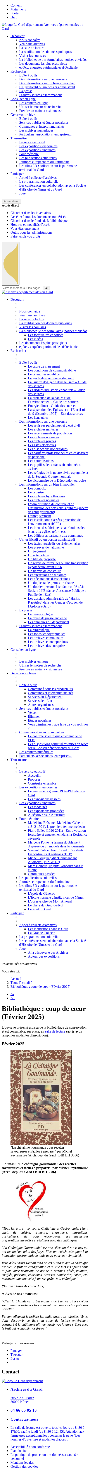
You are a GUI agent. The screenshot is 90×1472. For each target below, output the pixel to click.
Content (15, 5)
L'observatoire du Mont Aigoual (50, 901)
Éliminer (34, 716)
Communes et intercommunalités (41, 126)
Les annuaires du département (48, 622)
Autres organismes (41, 704)
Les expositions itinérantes (37, 150)
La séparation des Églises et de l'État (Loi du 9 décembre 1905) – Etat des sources (56, 411)
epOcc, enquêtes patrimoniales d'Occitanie (48, 67)
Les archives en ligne (33, 103)
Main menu (18, 9)
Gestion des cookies (24, 1466)
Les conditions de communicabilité (52, 370)
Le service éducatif (32, 142)
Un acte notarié (38, 555)
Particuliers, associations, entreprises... (45, 134)
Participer (17, 173)
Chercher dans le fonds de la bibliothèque (39, 220)
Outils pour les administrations (31, 232)
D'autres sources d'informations (40, 95)
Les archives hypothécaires (46, 496)
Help (13, 17)
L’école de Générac (41, 893)
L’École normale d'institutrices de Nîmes (56, 897)
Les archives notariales (43, 437)
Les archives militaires (43, 429)
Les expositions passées (44, 799)
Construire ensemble (42, 783)
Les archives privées (42, 441)
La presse (25, 91)
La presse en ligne (40, 614)
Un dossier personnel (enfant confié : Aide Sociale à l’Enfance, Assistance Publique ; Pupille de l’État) (57, 590)
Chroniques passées (41, 874)
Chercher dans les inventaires (30, 213)
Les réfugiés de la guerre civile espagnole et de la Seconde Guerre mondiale (58, 474)
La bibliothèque (39, 630)
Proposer (34, 779)
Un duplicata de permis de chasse (51, 583)
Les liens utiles (38, 417)
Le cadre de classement (44, 366)
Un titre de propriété (42, 559)
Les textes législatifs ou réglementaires (54, 543)
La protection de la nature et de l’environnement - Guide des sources (53, 400)
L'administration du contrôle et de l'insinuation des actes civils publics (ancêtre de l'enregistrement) (58, 508)
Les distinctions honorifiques (48, 449)
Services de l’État (40, 701)
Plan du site (18, 1451)
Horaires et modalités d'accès (30, 224)
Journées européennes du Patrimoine (44, 162)
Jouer (23, 193)
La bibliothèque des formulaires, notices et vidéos (53, 59)
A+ (12, 998)
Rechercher (18, 71)
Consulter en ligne (23, 99)
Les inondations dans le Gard (48, 929)
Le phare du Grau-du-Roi (45, 905)
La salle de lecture (31, 48)
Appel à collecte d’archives (38, 177)
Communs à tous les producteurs (50, 689)
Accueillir (35, 775)
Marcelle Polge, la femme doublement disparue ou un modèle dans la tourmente (56, 844)
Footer (14, 13)
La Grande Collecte (41, 933)
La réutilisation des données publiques (45, 52)
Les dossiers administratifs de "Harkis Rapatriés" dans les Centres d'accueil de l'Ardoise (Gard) (55, 602)
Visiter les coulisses (32, 55)
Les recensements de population (50, 433)
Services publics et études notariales (43, 122)
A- (12, 994)
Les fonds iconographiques (46, 634)
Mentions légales (22, 1462)
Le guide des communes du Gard (51, 378)
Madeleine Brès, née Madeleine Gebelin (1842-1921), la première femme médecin (56, 824)
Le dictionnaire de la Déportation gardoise (57, 480)
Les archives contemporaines (48, 642)
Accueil (15, 979)
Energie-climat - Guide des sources (52, 406)
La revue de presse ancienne (47, 618)
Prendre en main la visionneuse (40, 111)
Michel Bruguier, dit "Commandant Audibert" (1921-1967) (52, 860)
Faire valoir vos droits (25, 236)
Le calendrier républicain (45, 374)
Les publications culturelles (38, 158)
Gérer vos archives (23, 114)
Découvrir (17, 36)
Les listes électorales (42, 445)
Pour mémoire (29, 154)
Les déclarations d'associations (49, 579)
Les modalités (37, 807)
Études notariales (39, 720)
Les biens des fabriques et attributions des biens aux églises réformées (56, 529)
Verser (32, 712)
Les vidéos (35, 339)
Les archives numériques (36, 130)
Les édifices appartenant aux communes (55, 535)
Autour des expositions (44, 956)
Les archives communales (45, 638)
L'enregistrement (39, 516)
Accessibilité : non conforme (30, 1447)
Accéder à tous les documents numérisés (38, 217)
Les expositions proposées (46, 811)
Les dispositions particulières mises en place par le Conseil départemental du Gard (58, 746)
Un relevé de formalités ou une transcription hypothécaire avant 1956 (58, 565)
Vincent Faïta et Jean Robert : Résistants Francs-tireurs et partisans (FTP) (55, 852)
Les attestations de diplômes (47, 575)
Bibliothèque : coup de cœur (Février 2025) (40, 986)
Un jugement (37, 551)
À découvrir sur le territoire (46, 815)
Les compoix (37, 488)
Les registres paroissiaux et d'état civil (54, 425)
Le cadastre (36, 492)
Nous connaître (29, 40)
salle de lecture (55, 1031)
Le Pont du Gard (39, 909)
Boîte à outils (28, 75)
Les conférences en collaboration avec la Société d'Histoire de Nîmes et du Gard (52, 187)
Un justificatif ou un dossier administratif (47, 87)
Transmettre (18, 138)
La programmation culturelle (38, 181)
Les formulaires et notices (45, 335)
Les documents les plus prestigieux (43, 63)
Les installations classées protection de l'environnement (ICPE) (54, 522)
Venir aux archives (32, 44)
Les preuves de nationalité (46, 547)
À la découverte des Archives (48, 952)
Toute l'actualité (21, 982)
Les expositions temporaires (38, 146)
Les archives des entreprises (47, 645)
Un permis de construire (44, 571)
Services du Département (45, 697)
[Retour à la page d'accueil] (27, 292)
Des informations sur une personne (43, 79)
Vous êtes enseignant (24, 228)
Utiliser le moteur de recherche (40, 107)
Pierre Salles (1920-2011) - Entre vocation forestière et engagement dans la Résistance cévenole (57, 834)
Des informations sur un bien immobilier (47, 83)
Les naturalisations (41, 461)
